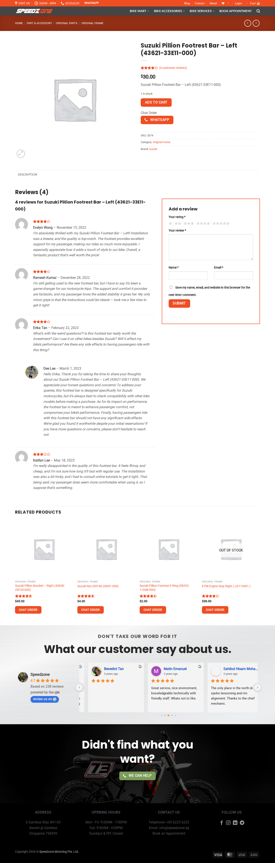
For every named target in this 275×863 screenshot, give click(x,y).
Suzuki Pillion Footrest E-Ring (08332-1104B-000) (164, 588)
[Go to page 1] (161, 715)
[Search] (258, 11)
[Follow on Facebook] (221, 823)
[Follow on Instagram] (228, 823)
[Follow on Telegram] (242, 823)
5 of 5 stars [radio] (220, 223)
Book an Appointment (169, 833)
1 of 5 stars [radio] (170, 223)
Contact (200, 3)
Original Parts (66, 23)
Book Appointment (235, 11)
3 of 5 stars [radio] (188, 223)
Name (174, 267)
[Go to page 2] (165, 715)
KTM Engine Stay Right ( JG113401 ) (226, 586)
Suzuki (153, 149)
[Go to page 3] (168, 715)
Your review (177, 230)
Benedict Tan (106, 669)
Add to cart (156, 102)
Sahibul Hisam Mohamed (234, 669)
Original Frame (92, 23)
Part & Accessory (39, 23)
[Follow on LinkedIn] (235, 823)
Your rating (177, 217)
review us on (42, 699)
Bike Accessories (168, 11)
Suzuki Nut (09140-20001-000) (98, 586)
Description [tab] (27, 174)
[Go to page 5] (175, 715)
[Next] (260, 572)
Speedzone (40, 674)
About (213, 3)
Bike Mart (138, 11)
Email (218, 267)
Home (19, 23)
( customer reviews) (173, 68)
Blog (187, 3)
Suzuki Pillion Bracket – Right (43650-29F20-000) (40, 588)
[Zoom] (21, 154)
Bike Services (201, 11)
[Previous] (15, 572)
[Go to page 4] (172, 715)
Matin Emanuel (167, 669)
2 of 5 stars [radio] (177, 223)
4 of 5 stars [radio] (202, 223)
